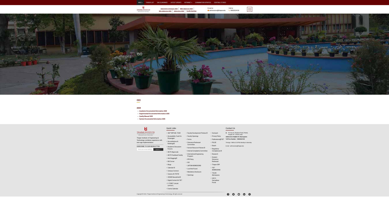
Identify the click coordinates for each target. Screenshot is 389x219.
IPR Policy (190, 159)
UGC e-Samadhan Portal (215, 180)
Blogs (169, 164)
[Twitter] (233, 194)
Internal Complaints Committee (197, 151)
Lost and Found (192, 169)
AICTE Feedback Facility (175, 155)
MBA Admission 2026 (186, 9)
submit (158, 149)
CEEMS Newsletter (174, 177)
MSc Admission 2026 (165, 11)
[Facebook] (228, 194)
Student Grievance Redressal (215, 159)
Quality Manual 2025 (146, 116)
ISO (188, 162)
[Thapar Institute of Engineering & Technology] (143, 6)
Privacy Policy (216, 136)
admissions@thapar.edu (217, 10)
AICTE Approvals (173, 152)
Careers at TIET (173, 174)
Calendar (171, 168)
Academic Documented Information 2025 (153, 111)
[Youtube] (239, 194)
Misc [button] (140, 2)
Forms (189, 139)
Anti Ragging (172, 158)
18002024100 (234, 10)
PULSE (214, 142)
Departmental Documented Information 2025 (154, 113)
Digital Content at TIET (175, 180)
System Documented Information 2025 (152, 119)
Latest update (176, 2)
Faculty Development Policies (196, 133)
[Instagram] (249, 194)
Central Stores (220, 2)
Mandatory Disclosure (194, 172)
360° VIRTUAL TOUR (174, 133)
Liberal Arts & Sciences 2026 (169, 9)
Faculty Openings (192, 136)
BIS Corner (171, 161)
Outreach (215, 133)
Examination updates (203, 2)
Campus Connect (173, 171)
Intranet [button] (187, 2)
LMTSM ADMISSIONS (194, 165)
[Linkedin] (244, 194)
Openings (190, 175)
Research (215, 154)
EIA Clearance (162, 2)
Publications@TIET (218, 139)
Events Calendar (173, 188)
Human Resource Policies (195, 148)
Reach (214, 145)
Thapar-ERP (216, 164)
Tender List (150, 2)
